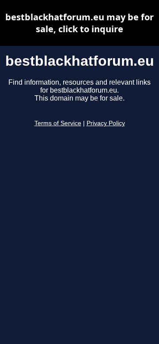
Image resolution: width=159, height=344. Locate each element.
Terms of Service (57, 123)
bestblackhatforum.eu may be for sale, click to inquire (79, 23)
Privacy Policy (106, 123)
